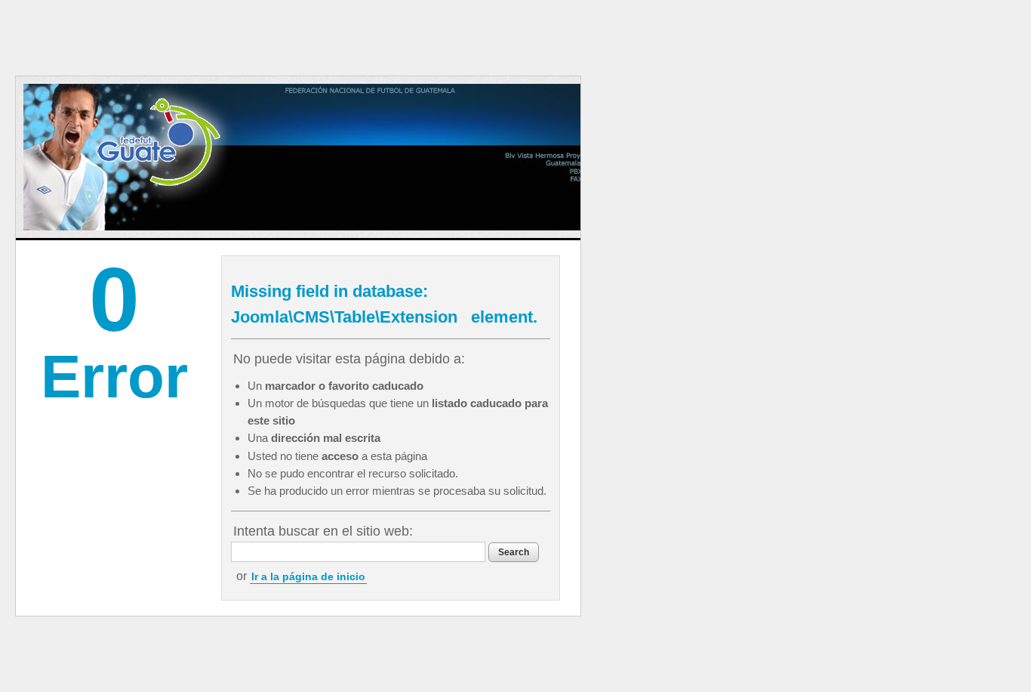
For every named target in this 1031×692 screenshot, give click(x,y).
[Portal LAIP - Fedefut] (370, 157)
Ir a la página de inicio (308, 576)
